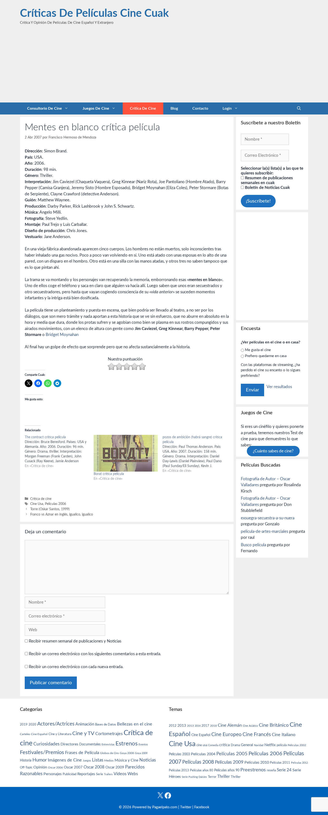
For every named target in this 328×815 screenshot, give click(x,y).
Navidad (258, 745)
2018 (213, 725)
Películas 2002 (297, 745)
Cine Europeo (226, 734)
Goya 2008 (127, 753)
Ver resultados (279, 387)
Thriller (223, 776)
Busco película (253, 545)
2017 (205, 725)
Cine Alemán (230, 725)
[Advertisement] (164, 66)
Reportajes (86, 774)
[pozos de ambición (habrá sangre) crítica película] (197, 454)
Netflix (270, 745)
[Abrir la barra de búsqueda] (299, 108)
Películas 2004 (203, 754)
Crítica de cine (143, 108)
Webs (133, 774)
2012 (172, 725)
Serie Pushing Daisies (194, 777)
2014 (197, 726)
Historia (25, 760)
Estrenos (126, 744)
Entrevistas (108, 744)
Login (227, 108)
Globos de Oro (109, 753)
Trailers (108, 774)
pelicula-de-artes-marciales (264, 531)
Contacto (200, 108)
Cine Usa (36, 504)
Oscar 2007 (73, 767)
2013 (181, 725)
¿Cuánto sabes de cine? (273, 451)
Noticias (147, 760)
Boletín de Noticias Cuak (267, 188)
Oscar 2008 (94, 767)
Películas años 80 (201, 770)
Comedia (213, 745)
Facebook (201, 807)
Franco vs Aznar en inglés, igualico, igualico (61, 514)
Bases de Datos (105, 724)
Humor (39, 760)
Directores (69, 744)
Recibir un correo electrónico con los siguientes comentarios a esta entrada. (95, 654)
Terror (212, 777)
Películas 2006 (55, 504)
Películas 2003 (179, 754)
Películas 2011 (280, 762)
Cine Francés (257, 734)
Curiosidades (46, 744)
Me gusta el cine (258, 350)
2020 (32, 724)
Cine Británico (274, 725)
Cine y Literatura (60, 734)
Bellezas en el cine (134, 724)
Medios (109, 760)
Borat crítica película (109, 474)
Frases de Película (82, 752)
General (247, 745)
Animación (84, 724)
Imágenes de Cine (65, 760)
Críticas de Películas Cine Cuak (94, 13)
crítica (224, 745)
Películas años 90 (226, 770)
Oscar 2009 (114, 767)
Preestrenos (253, 769)
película (282, 745)
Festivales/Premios (42, 752)
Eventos (143, 744)
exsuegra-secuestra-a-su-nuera (267, 518)
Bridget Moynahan (62, 335)
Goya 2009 (141, 753)
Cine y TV (83, 733)
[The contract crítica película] (59, 451)
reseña (271, 770)
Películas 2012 (299, 762)
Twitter (185, 807)
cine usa (201, 745)
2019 (24, 724)
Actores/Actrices (55, 723)
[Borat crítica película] (126, 453)
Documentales (90, 744)
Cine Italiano (283, 734)
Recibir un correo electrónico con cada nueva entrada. (76, 667)
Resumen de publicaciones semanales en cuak (267, 180)
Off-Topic (26, 767)
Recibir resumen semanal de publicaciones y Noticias (74, 641)
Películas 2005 (232, 753)
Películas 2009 (229, 762)
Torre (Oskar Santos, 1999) (50, 509)
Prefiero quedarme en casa (265, 356)
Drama (235, 745)
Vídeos (120, 774)
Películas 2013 (179, 770)
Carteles (25, 734)
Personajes (52, 774)
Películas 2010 (256, 762)
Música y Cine (126, 760)
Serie (99, 774)
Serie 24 (284, 770)
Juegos (87, 760)
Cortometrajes (109, 733)
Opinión (40, 767)
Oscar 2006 (55, 767)
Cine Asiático (250, 726)
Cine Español (39, 734)
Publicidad (69, 774)
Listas (97, 760)
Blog (174, 108)
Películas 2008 (198, 762)
